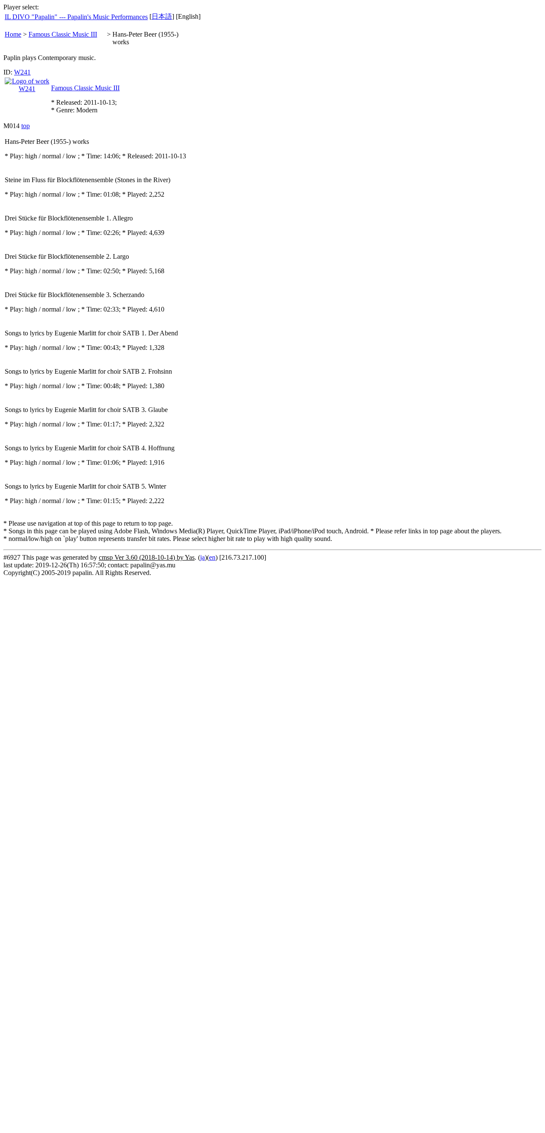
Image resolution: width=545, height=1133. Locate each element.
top (25, 125)
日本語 (162, 16)
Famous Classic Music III (63, 34)
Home (13, 34)
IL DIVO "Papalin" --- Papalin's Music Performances (76, 16)
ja (202, 557)
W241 (22, 72)
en (212, 557)
